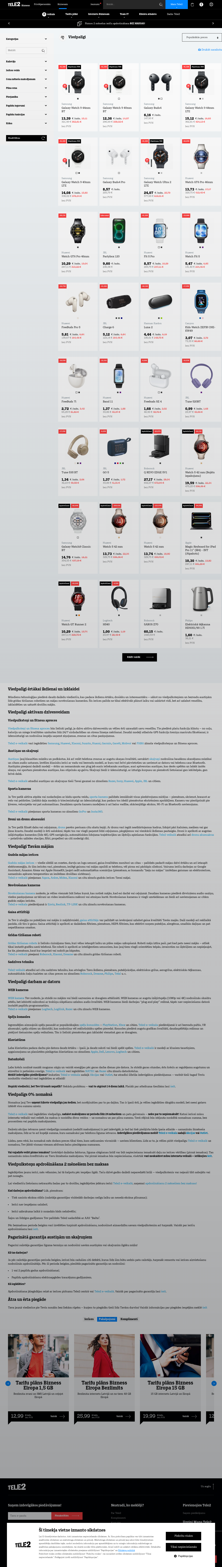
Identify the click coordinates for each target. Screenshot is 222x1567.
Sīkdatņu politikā (126, 1551)
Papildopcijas (185, 1556)
